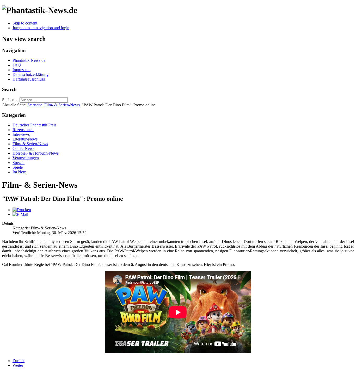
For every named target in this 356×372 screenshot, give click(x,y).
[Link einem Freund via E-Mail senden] (20, 214)
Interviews (21, 134)
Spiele (18, 167)
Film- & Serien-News (62, 105)
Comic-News (23, 148)
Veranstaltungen (26, 158)
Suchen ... (10, 99)
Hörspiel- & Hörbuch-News (36, 153)
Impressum (21, 70)
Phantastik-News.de (29, 60)
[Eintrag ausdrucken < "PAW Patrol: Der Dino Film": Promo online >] (22, 210)
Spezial (18, 162)
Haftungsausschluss (29, 79)
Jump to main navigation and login (41, 28)
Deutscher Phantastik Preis (34, 125)
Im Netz (19, 172)
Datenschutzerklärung (30, 74)
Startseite (34, 105)
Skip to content (25, 23)
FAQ (17, 65)
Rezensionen (23, 129)
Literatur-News (25, 139)
